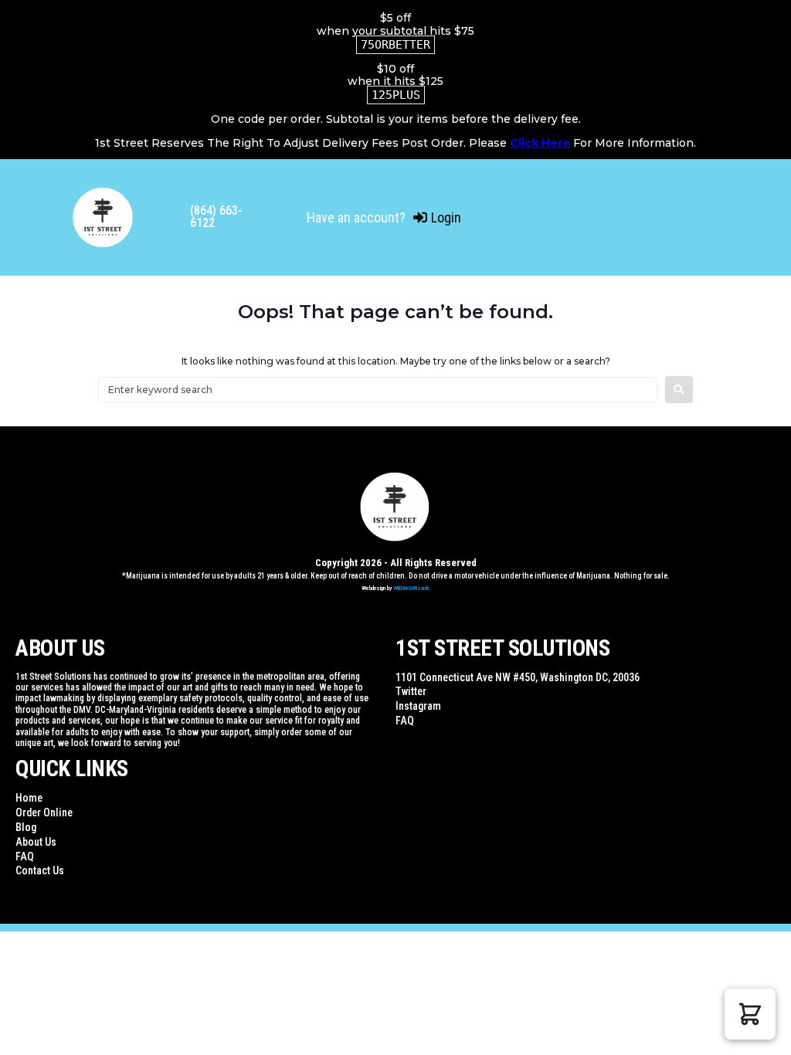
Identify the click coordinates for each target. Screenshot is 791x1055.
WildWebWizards (411, 588)
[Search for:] (377, 389)
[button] (750, 1014)
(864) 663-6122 (216, 216)
